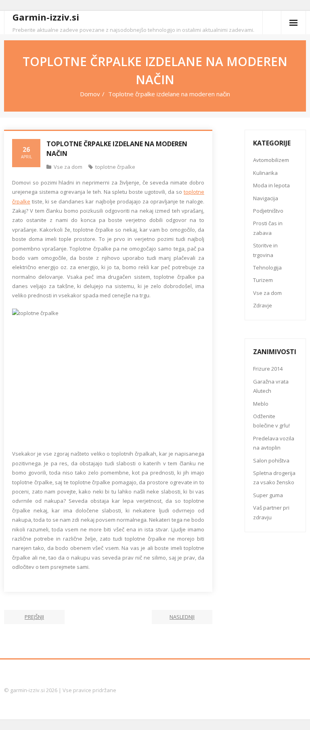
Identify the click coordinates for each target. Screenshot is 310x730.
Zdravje (262, 305)
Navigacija (265, 198)
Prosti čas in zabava (268, 228)
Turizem (263, 280)
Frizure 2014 (268, 368)
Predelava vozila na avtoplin (273, 443)
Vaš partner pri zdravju (271, 512)
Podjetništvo (268, 210)
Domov (90, 94)
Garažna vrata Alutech (271, 386)
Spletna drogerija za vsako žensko (274, 477)
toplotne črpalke (115, 166)
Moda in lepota (271, 185)
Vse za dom (68, 166)
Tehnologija (267, 267)
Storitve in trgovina (265, 250)
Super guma (268, 495)
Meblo (260, 403)
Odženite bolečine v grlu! (271, 421)
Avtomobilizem (271, 160)
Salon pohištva (271, 460)
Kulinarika (265, 172)
